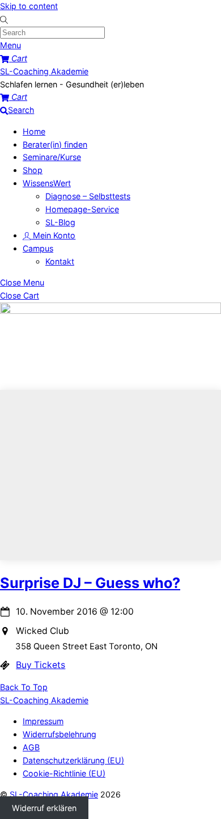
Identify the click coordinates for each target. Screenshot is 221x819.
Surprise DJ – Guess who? (90, 582)
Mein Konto (53, 235)
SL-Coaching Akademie (54, 794)
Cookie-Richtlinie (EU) (64, 773)
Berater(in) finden (55, 144)
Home (34, 131)
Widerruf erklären (44, 807)
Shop (32, 170)
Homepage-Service (82, 209)
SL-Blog (60, 222)
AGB (31, 747)
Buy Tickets (40, 665)
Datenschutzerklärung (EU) (73, 760)
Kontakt (59, 261)
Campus (38, 248)
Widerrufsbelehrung (59, 734)
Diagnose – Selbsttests (87, 196)
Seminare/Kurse (52, 157)
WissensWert (47, 183)
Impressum (43, 721)
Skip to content (29, 6)
